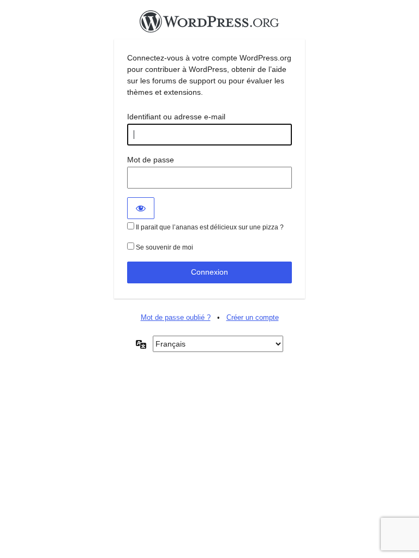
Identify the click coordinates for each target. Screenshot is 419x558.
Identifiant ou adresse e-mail (176, 116)
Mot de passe (150, 159)
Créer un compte (252, 317)
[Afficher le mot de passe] (140, 208)
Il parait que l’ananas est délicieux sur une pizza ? (209, 227)
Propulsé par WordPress (209, 24)
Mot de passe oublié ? (176, 317)
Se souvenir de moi (163, 247)
